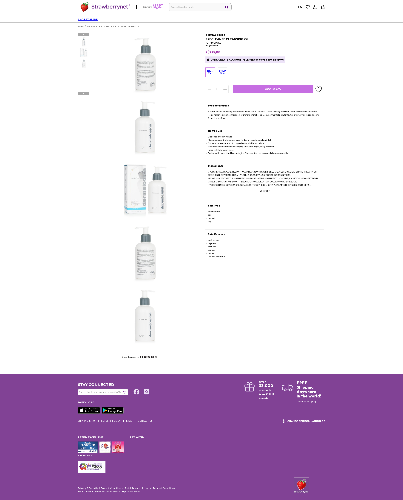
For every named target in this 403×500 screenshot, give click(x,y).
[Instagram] (146, 392)
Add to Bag (273, 88)
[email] (152, 357)
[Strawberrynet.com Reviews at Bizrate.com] (88, 452)
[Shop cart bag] (323, 7)
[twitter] (149, 357)
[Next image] (83, 93)
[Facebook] (136, 392)
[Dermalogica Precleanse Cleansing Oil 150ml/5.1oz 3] (83, 63)
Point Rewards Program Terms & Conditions (150, 488)
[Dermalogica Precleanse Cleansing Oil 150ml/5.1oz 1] (83, 41)
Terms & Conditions (112, 488)
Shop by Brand (88, 19)
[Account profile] (315, 7)
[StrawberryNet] (104, 7)
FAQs (129, 420)
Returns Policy (111, 420)
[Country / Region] (300, 7)
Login (214, 59)
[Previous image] (83, 34)
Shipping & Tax (87, 420)
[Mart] (153, 8)
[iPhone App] (90, 412)
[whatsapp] (156, 357)
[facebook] (141, 357)
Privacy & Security (88, 488)
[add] (225, 89)
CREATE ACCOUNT (229, 59)
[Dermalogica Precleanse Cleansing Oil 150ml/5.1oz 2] (83, 52)
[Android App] (113, 412)
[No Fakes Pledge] (118, 450)
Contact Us (145, 420)
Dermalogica (215, 34)
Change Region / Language (306, 421)
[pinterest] (145, 357)
